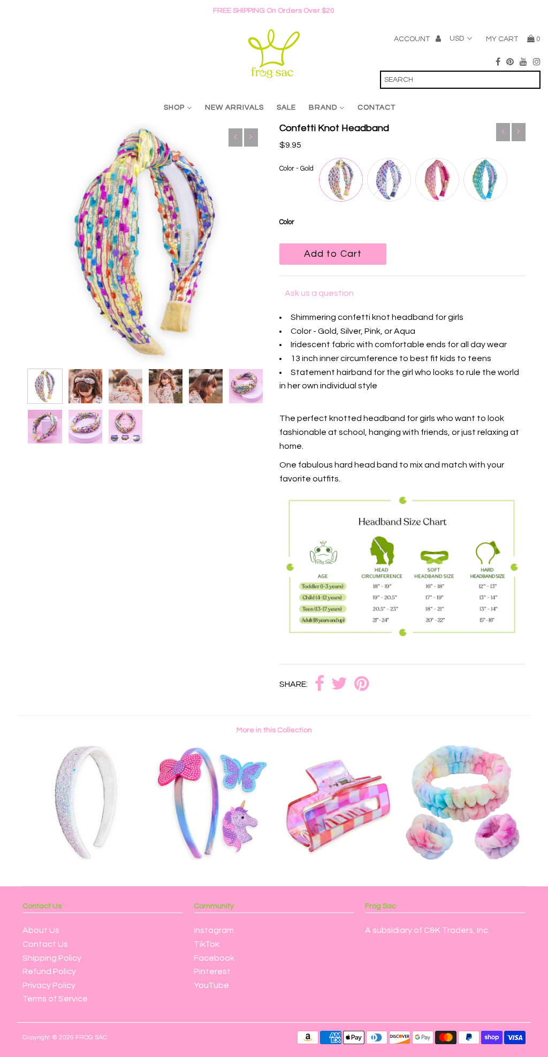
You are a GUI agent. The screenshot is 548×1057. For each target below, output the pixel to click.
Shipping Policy (51, 958)
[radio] (341, 180)
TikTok (206, 944)
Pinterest (212, 971)
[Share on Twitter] (339, 684)
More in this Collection (274, 730)
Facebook (214, 958)
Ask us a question (319, 293)
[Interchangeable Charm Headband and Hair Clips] (211, 857)
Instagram (214, 930)
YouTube (211, 985)
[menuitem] (178, 107)
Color (286, 222)
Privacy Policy (48, 985)
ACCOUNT (412, 39)
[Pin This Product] (361, 684)
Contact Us (45, 944)
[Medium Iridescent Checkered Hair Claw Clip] (336, 857)
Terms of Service (55, 998)
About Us (40, 930)
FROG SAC (91, 1037)
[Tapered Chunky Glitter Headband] (85, 857)
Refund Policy (49, 971)
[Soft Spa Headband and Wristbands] (462, 857)
